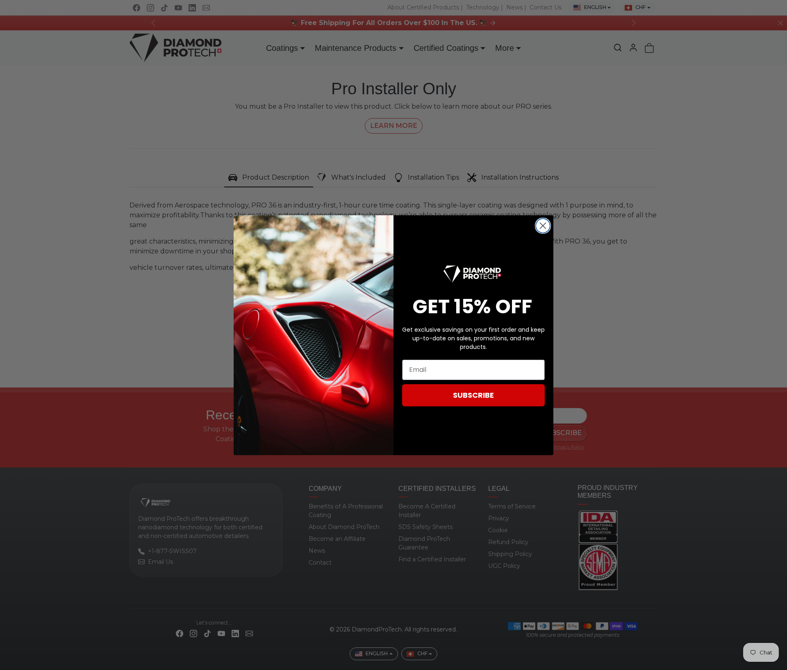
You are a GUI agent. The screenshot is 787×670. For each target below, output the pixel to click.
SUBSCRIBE (473, 395)
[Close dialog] (543, 226)
